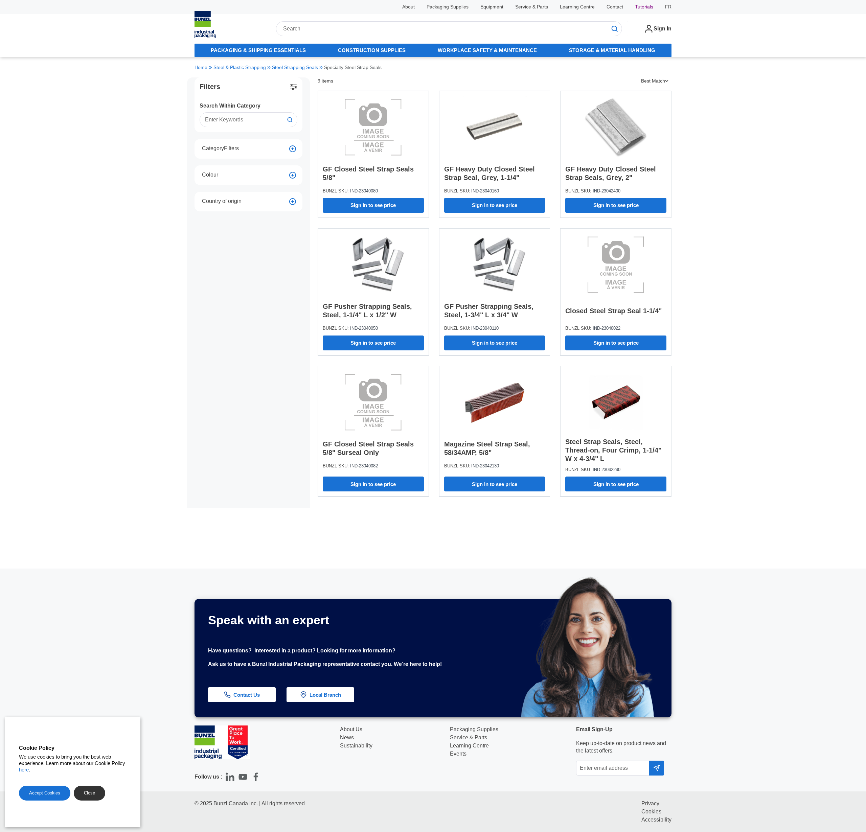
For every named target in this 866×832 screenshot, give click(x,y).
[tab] (258, 50)
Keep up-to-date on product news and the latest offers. (621, 747)
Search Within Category (230, 106)
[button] (847, 739)
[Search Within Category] (289, 119)
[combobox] (449, 28)
